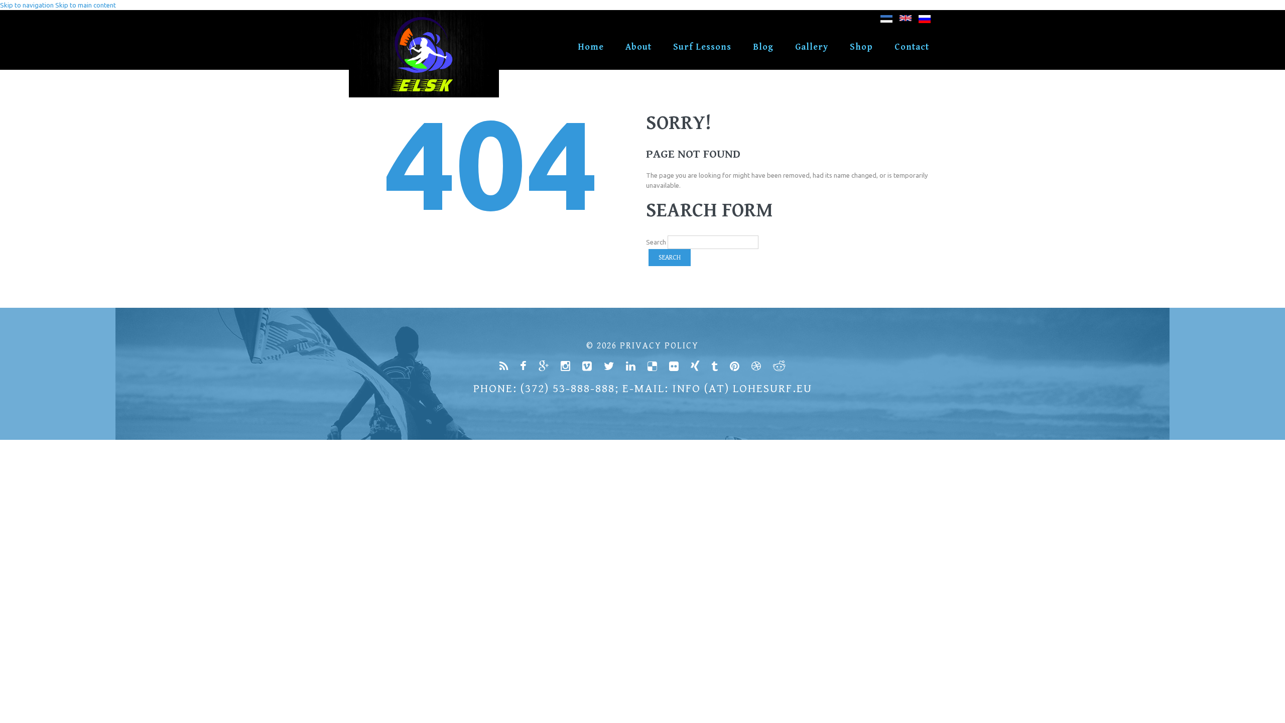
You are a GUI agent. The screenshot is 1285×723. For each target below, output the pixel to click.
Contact (911, 47)
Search (656, 242)
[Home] (424, 15)
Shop (861, 47)
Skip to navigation (27, 5)
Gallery (811, 47)
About (638, 47)
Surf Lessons (702, 47)
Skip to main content (85, 5)
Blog (763, 47)
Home (591, 47)
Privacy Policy (659, 345)
